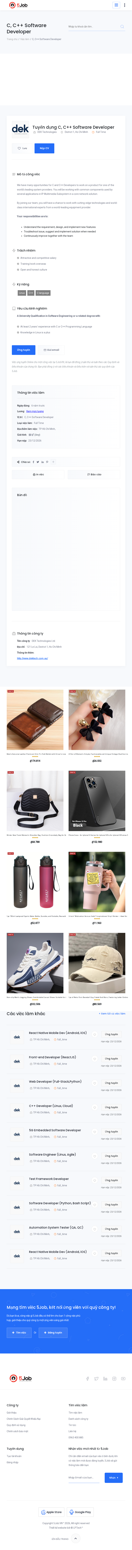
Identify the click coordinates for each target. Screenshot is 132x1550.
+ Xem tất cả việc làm (112, 1013)
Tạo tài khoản (14, 1456)
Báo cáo (96, 474)
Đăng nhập (12, 1462)
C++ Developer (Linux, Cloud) (51, 1106)
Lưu (25, 148)
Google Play (83, 1512)
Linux (22, 293)
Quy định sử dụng (16, 1425)
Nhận (112, 1477)
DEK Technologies (47, 132)
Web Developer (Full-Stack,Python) (55, 1081)
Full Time (101, 132)
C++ (31, 293)
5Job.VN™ (58, 1523)
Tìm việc (21, 1332)
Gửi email (53, 350)
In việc (40, 474)
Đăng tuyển (55, 1332)
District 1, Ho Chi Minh (76, 132)
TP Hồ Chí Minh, (41, 1039)
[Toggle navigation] (116, 5)
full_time (62, 1039)
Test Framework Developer (49, 1179)
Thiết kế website (58, 1527)
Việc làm (24, 39)
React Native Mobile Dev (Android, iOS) (58, 1033)
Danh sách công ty (78, 1418)
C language (43, 293)
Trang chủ (12, 39)
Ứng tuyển (23, 350)
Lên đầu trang (60, 1539)
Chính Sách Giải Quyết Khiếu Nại (24, 1418)
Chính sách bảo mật (17, 1431)
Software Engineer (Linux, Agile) (52, 1154)
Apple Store (54, 1512)
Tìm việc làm (75, 1412)
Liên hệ (72, 1431)
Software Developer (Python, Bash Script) (60, 1203)
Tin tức (72, 1425)
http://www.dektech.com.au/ (32, 658)
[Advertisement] (66, 79)
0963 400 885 (76, 1437)
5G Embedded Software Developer (55, 1130)
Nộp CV (44, 148)
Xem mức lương (35, 411)
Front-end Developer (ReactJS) (52, 1057)
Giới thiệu (11, 1412)
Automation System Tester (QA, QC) (56, 1227)
